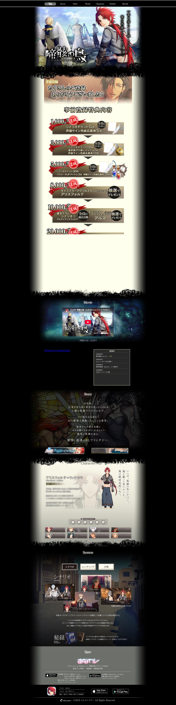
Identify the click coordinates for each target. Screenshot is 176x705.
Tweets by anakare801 (57, 350)
